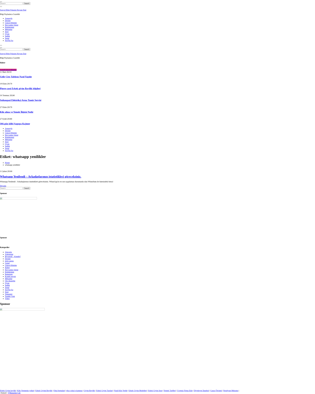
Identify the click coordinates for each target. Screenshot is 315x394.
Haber (7, 268)
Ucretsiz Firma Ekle (185, 391)
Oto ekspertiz (10, 281)
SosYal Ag (9, 40)
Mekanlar (8, 29)
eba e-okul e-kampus (74, 391)
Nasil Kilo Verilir (120, 391)
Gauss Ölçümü (216, 391)
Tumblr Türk (10, 296)
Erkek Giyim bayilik (8, 391)
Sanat (7, 38)
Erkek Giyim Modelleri (138, 391)
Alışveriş (8, 252)
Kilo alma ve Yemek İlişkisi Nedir (16, 112)
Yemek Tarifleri (170, 391)
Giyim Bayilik (89, 391)
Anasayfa (8, 18)
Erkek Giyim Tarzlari (104, 391)
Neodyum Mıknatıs (230, 391)
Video (7, 299)
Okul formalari (59, 391)
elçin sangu (9, 261)
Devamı (3, 186)
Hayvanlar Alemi (11, 25)
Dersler (8, 21)
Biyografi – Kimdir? (13, 256)
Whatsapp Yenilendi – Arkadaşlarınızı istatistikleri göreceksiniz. (40, 176)
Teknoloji (8, 294)
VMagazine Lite (14, 393)
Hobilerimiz (9, 27)
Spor (7, 32)
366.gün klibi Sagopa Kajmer (15, 123)
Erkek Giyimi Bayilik (43, 391)
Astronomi (9, 254)
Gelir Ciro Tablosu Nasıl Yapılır (16, 76)
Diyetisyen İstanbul (201, 391)
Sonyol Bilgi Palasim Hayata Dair (13, 10)
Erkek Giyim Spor (155, 391)
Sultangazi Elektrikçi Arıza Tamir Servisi (20, 100)
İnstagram (9, 274)
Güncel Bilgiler (11, 23)
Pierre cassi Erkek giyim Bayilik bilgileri (20, 88)
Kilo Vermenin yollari (25, 391)
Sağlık (7, 36)
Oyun (7, 34)
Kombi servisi (10, 276)
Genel (2, 70)
